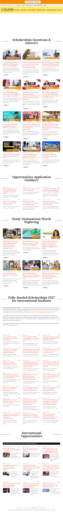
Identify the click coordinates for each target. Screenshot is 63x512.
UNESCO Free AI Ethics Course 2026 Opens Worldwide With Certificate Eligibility (31, 485)
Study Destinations (32, 10)
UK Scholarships (31, 311)
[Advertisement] (31, 23)
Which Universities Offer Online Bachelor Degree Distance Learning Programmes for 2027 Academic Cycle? (10, 245)
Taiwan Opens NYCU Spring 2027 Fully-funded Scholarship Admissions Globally (11, 376)
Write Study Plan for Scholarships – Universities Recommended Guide (30, 203)
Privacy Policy (29, 5)
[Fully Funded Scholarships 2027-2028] (7, 10)
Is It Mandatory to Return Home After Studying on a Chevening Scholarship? (11, 64)
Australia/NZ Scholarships (35, 312)
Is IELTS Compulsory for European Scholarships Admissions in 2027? (29, 156)
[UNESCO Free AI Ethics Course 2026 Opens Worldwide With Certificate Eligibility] (26, 490)
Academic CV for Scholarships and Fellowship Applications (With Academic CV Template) (51, 190)
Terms (23, 5)
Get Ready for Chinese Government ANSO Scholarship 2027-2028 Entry (11, 449)
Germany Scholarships (14, 312)
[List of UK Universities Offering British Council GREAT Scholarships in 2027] (6, 490)
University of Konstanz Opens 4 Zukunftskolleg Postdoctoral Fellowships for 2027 (51, 338)
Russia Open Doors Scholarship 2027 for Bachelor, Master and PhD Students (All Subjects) (31, 351)
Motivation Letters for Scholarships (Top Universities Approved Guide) (51, 203)
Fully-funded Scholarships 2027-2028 (40, 507)
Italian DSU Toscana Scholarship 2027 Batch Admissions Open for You (10, 363)
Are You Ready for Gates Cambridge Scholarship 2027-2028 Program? (11, 338)
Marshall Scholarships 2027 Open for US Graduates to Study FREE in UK (10, 389)
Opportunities (24, 10)
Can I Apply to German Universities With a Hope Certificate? (50, 156)
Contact (44, 5)
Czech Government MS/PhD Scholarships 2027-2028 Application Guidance (11, 351)
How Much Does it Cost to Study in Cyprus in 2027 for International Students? (30, 243)
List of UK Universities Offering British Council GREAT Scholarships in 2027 (11, 485)
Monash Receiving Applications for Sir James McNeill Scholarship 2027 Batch (51, 389)
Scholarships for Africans (48, 312)
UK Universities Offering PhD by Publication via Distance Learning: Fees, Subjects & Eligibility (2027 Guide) (50, 245)
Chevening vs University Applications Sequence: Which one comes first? (10, 125)
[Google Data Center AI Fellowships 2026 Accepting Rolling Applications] (46, 490)
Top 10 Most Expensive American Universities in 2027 (10, 274)
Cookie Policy (18, 509)
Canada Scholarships (24, 312)
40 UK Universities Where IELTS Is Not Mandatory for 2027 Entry (30, 449)
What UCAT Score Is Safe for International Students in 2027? (11, 156)
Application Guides (41, 10)
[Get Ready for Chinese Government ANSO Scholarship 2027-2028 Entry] (6, 455)
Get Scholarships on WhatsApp (32, 2)
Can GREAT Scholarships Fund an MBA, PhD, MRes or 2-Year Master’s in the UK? (11, 94)
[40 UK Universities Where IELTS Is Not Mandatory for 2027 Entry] (26, 455)
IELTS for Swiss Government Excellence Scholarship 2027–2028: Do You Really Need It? (51, 64)
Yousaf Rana (5, 60)
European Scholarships (49, 311)
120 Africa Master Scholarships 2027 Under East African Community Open (51, 351)
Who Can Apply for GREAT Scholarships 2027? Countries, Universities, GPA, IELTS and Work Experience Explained (31, 96)
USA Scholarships (40, 311)
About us (18, 5)
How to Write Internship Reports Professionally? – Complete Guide (10, 203)
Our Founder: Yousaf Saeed (39, 509)
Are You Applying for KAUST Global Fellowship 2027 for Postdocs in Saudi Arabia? (31, 389)
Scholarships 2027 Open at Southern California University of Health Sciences (11, 401)
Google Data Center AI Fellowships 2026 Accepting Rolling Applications (50, 485)
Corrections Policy (38, 5)
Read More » (6, 75)
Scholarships (17, 10)
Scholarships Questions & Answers (54, 10)
